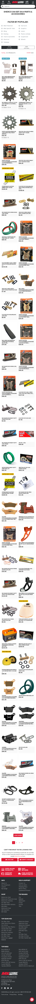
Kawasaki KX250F (24, 957)
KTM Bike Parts (23, 930)
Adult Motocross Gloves (8, 923)
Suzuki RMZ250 (23, 962)
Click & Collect (23, 885)
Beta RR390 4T (23, 949)
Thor (20, 906)
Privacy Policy (13, 994)
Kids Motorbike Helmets (8, 904)
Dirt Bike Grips (5, 921)
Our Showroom (5, 885)
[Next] (22, 842)
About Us (4, 883)
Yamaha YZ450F (23, 964)
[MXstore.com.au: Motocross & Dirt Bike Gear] (18, 2)
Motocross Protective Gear (9, 899)
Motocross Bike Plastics (8, 927)
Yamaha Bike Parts (6, 929)
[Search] (2, 6)
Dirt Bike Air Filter (6, 930)
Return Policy (22, 888)
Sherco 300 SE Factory (25, 960)
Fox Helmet (4, 925)
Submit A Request (27, 859)
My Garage (4, 888)
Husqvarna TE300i (6, 957)
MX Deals (4, 912)
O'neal (20, 903)
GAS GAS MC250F (6, 953)
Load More (18, 835)
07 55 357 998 (6, 984)
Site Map (20, 994)
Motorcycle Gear (6, 908)
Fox (20, 897)
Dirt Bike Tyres (23, 934)
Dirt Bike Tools (5, 936)
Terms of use (4, 994)
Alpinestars (22, 901)
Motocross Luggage (7, 938)
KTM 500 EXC (5, 960)
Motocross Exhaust (24, 925)
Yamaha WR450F (6, 966)
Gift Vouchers (5, 910)
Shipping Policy (23, 887)
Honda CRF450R (6, 955)
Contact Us (22, 883)
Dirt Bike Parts (5, 903)
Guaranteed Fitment (24, 890)
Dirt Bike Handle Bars (25, 938)
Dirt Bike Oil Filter (24, 936)
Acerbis (21, 904)
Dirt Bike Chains (6, 934)
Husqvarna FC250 (24, 955)
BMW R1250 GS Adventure (26, 966)
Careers (3, 887)
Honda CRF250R (23, 953)
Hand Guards (22, 929)
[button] (32, 999)
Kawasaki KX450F (6, 958)
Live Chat (10, 859)
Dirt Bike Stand (23, 927)
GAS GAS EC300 (23, 951)
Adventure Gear (23, 923)
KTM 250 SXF (22, 958)
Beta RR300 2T (5, 949)
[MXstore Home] (9, 974)
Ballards (21, 899)
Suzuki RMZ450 (5, 964)
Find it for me (18, 856)
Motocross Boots (24, 921)
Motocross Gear (6, 897)
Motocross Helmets (7, 901)
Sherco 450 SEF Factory (8, 962)
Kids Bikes (4, 906)
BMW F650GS (5, 951)
